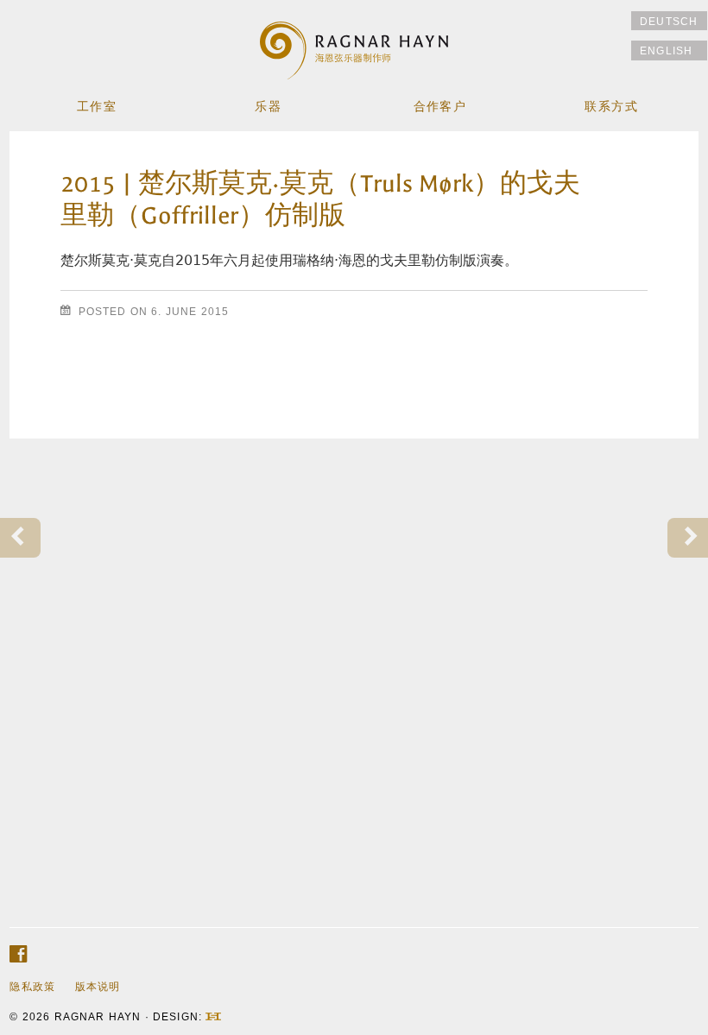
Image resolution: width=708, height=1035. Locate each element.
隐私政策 (32, 986)
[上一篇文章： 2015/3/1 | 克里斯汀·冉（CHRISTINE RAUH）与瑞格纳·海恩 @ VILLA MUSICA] (20, 538)
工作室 (97, 107)
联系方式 (611, 107)
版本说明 (98, 986)
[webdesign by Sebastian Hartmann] (213, 1016)
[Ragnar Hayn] (354, 41)
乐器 (268, 107)
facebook (18, 954)
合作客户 (440, 107)
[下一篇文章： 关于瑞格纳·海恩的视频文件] (687, 538)
